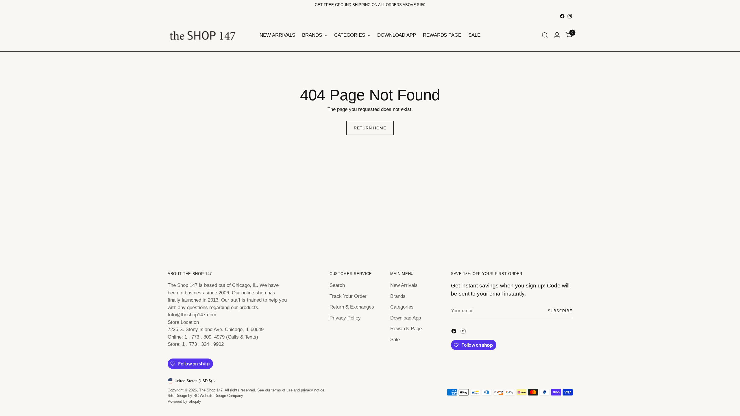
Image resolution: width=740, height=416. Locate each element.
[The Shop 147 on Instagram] (569, 16)
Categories (402, 307)
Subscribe (560, 311)
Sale (395, 339)
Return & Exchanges (352, 307)
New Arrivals (404, 285)
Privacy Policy (345, 318)
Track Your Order (348, 296)
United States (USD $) (193, 381)
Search (337, 285)
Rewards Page (406, 328)
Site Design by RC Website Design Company (205, 395)
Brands (398, 296)
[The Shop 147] (202, 35)
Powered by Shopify (184, 401)
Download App (405, 318)
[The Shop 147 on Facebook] (562, 16)
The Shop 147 (211, 390)
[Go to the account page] (557, 35)
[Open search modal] (545, 35)
